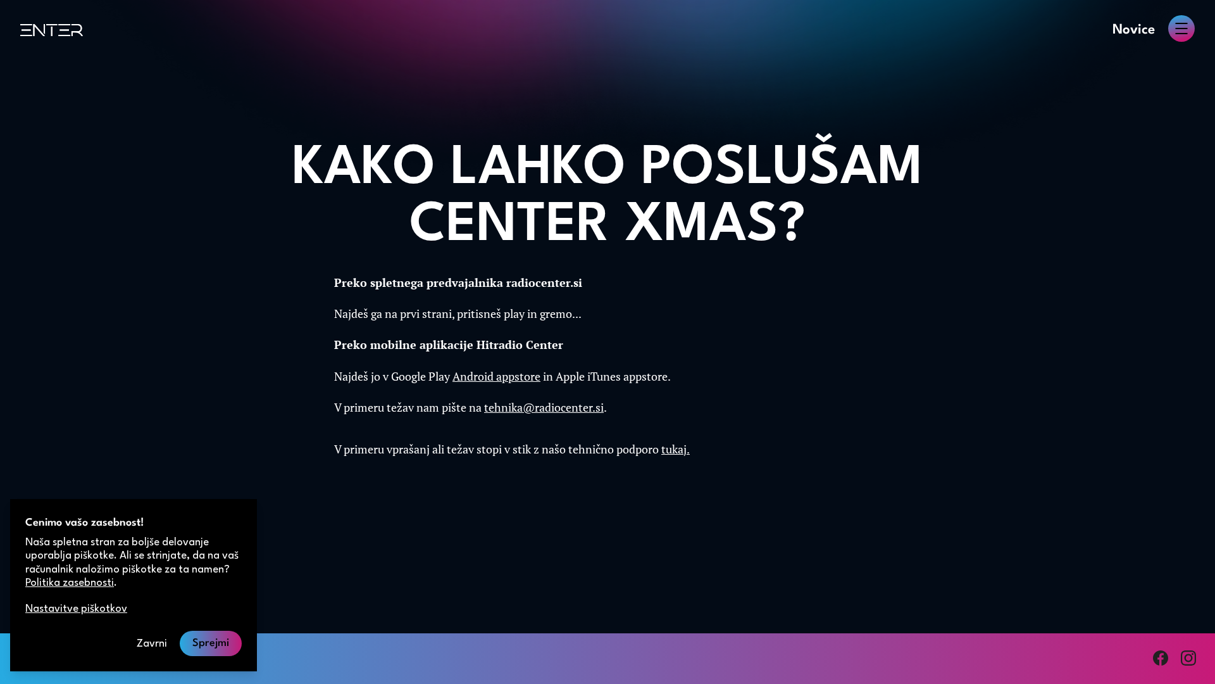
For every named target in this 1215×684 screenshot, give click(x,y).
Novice (1133, 30)
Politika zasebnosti (69, 583)
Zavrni (152, 643)
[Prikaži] (1181, 28)
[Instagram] (1188, 658)
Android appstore (496, 376)
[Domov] (51, 30)
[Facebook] (1160, 658)
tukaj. (675, 449)
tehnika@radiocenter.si (544, 407)
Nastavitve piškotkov (76, 609)
